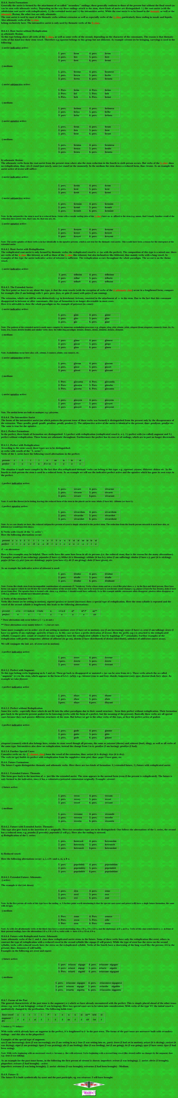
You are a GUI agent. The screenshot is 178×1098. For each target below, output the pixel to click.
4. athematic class (122, 290)
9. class (95, 23)
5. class (69, 255)
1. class (49, 36)
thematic (155, 11)
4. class (35, 20)
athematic (6, 14)
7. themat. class (36, 754)
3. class (164, 163)
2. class (117, 17)
